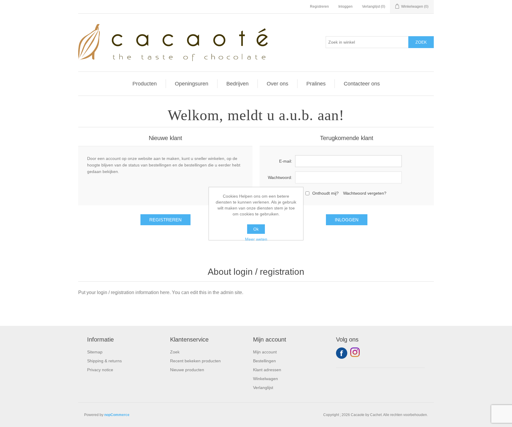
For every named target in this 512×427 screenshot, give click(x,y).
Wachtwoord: (280, 177)
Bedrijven (237, 84)
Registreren (319, 6)
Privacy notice (100, 369)
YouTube (355, 353)
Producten (144, 84)
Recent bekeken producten (195, 360)
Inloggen (345, 6)
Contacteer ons (362, 84)
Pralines (316, 84)
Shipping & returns (104, 360)
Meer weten (256, 239)
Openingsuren (191, 84)
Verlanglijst (263, 387)
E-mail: (285, 161)
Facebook (341, 353)
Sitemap (95, 352)
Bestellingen (264, 360)
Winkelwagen (265, 378)
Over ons (277, 84)
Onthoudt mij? (325, 193)
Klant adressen (267, 369)
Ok (256, 229)
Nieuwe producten (187, 369)
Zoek (175, 352)
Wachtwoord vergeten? (364, 193)
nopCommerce (116, 415)
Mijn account (265, 352)
